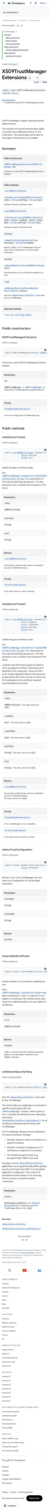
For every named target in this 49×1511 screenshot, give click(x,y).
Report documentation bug (13, 1442)
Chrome (5, 1471)
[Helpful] (18, 26)
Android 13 (6, 1393)
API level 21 (13, 961)
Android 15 (6, 1384)
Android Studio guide (10, 1411)
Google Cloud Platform (11, 1479)
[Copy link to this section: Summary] (18, 148)
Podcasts (5, 1308)
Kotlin (36, 82)
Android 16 (6, 1380)
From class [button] (18, 315)
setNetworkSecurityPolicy (17, 288)
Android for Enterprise (11, 1288)
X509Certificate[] (34, 197)
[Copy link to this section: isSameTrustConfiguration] (34, 849)
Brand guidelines (26, 1492)
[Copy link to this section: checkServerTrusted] (27, 437)
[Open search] (30, 3)
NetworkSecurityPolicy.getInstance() (22, 1120)
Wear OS (5, 1354)
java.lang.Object (8, 100)
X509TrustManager (33, 387)
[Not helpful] (21, 26)
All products (7, 1483)
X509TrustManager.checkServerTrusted (22, 992)
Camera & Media (8, 1331)
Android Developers (9, 20)
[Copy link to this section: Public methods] (27, 428)
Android (5, 1284)
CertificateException (15, 585)
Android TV (6, 1366)
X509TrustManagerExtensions (18, 164)
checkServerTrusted (14, 197)
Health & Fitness (8, 1327)
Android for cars (8, 1362)
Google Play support (10, 1446)
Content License (27, 1253)
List (7, 191)
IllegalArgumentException (17, 409)
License (13, 1492)
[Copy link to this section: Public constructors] (33, 328)
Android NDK (7, 1428)
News (4, 1300)
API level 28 (13, 855)
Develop (23, 20)
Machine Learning (9, 1323)
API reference (10, 12)
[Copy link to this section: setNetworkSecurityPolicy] (34, 1072)
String (14, 200)
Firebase (5, 1475)
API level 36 (13, 609)
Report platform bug (10, 1438)
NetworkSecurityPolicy (23, 295)
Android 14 (6, 1389)
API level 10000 (15, 1077)
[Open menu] (4, 3)
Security (5, 1292)
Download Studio (9, 1424)
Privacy (5, 1335)
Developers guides (9, 1415)
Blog (4, 1304)
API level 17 (13, 64)
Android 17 (6, 1376)
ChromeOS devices (10, 1358)
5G (3, 1339)
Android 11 (6, 1401)
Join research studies (10, 1450)
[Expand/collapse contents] (16, 31)
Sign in (43, 3)
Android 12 (6, 1397)
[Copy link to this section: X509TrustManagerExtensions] (39, 337)
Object (14, 93)
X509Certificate (17, 191)
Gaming (5, 1319)
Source (5, 1296)
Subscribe (34, 1498)
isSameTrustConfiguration (17, 240)
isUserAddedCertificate (16, 265)
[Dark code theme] (45, 349)
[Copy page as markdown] (37, 78)
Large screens (7, 1349)
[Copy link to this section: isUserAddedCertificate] (32, 956)
